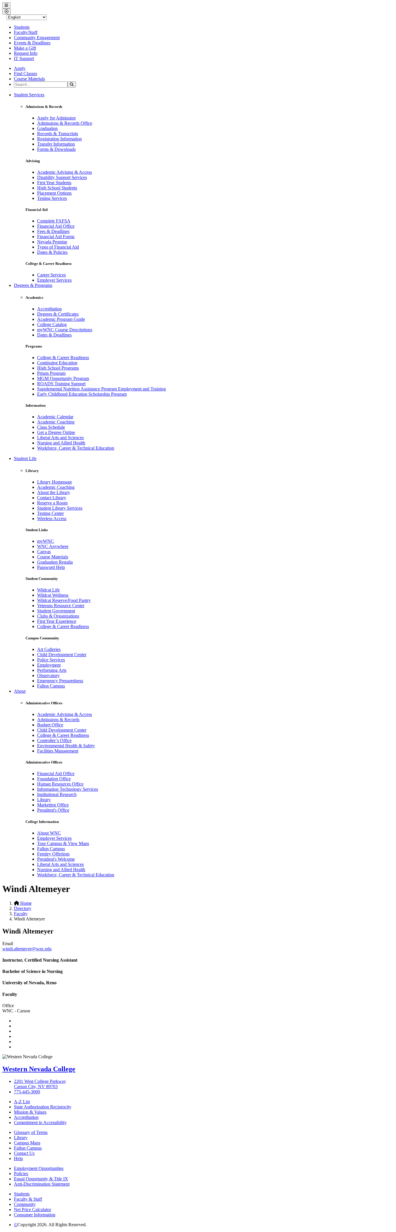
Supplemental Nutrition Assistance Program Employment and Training (101, 388)
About (20, 691)
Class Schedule (51, 427)
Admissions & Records (58, 719)
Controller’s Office (54, 740)
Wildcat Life (48, 589)
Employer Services (54, 280)
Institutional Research (57, 794)
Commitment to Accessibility (40, 1122)
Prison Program (51, 373)
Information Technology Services (67, 789)
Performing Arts (51, 670)
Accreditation (49, 308)
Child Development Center (61, 654)
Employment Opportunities (38, 1168)
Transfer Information (56, 144)
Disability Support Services (62, 177)
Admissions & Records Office (64, 123)
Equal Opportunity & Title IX (41, 1178)
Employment (49, 665)
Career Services (51, 274)
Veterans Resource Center (60, 605)
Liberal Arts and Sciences (60, 437)
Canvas (44, 551)
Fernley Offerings (53, 853)
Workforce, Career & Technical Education (75, 448)
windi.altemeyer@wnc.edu (27, 948)
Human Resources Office (60, 783)
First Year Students (54, 182)
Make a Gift (25, 48)
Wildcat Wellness (52, 595)
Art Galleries (49, 649)
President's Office (53, 810)
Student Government (56, 610)
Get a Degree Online (56, 432)
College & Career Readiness (63, 357)
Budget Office (50, 724)
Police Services (51, 659)
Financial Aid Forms (56, 236)
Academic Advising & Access (64, 172)
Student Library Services (59, 508)
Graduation (47, 128)
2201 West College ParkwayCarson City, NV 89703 (40, 1084)
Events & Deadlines (32, 42)
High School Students (57, 187)
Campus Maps (27, 1142)
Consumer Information (34, 1214)
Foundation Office (54, 778)
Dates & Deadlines (54, 334)
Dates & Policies (52, 252)
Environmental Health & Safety (66, 745)
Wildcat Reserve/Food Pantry (64, 600)
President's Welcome (56, 859)
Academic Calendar (55, 416)
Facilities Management (57, 750)
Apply (20, 68)
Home (25, 903)
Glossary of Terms (31, 1132)
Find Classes (25, 73)
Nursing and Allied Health (61, 442)
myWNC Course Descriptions (64, 329)
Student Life (25, 458)
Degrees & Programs (33, 285)
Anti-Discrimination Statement (42, 1184)
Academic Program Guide (61, 319)
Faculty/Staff (25, 32)
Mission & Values (30, 1112)
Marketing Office (53, 804)
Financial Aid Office (56, 226)
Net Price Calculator (32, 1209)
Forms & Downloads (56, 149)
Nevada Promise (52, 241)
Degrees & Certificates (58, 314)
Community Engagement (37, 37)
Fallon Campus (51, 685)
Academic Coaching (56, 421)
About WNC (49, 833)
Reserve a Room (52, 502)
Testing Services (52, 198)
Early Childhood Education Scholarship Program (82, 394)
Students (22, 27)
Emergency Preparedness (60, 680)
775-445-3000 (27, 1091)
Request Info (25, 53)
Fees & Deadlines (53, 231)
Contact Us (24, 1153)
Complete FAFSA (53, 220)
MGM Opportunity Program (63, 378)
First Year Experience (56, 621)
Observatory (48, 675)
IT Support (24, 58)
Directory (22, 908)
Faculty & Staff (28, 1199)
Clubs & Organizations (58, 616)
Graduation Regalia (55, 562)
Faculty (21, 913)
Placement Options (54, 193)
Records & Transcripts (57, 133)
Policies (21, 1173)
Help (18, 1158)
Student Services (29, 94)
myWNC (45, 541)
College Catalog (52, 324)
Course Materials (29, 78)
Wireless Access (51, 518)
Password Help (51, 567)
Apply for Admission (56, 117)
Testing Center (50, 513)
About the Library (53, 492)
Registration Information (59, 138)
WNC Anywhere (52, 546)
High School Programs (58, 368)
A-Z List (22, 1101)
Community (25, 1204)
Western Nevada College (38, 1069)
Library (44, 799)
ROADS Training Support (61, 383)
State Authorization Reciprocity (42, 1106)
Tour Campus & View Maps (63, 843)
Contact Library (51, 497)
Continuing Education (57, 362)
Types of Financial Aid (58, 247)
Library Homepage (54, 482)
